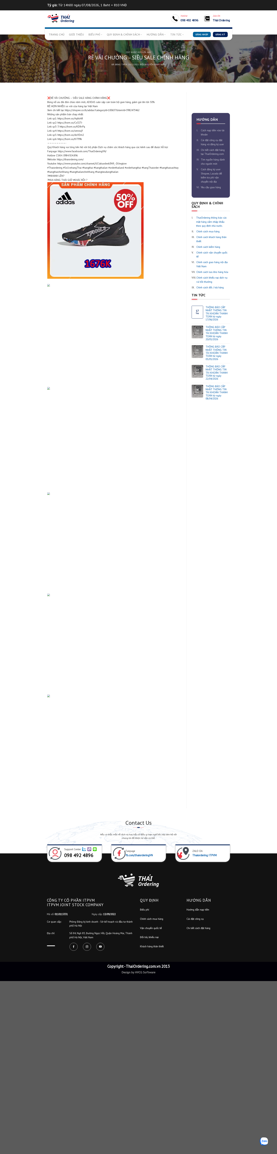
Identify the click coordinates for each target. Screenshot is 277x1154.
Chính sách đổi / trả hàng (210, 287)
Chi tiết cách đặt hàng (198, 928)
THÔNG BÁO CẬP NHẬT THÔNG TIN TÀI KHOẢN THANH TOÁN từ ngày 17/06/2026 (216, 313)
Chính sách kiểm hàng (208, 247)
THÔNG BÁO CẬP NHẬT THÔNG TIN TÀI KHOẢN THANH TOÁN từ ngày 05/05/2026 (216, 353)
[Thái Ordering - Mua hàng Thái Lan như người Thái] (60, 18)
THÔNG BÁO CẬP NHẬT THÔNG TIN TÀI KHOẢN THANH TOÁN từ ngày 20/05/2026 (216, 333)
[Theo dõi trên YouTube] (100, 947)
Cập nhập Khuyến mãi (138, 52)
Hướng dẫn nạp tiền (198, 909)
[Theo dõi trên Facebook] (74, 947)
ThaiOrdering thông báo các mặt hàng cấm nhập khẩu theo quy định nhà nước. (211, 222)
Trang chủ (56, 34)
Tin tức (176, 34)
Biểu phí (94, 34)
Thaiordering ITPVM (204, 855)
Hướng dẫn (155, 34)
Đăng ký (220, 34)
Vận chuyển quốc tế (151, 928)
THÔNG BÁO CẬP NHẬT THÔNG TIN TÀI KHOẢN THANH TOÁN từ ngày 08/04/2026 (216, 392)
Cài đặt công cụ (195, 919)
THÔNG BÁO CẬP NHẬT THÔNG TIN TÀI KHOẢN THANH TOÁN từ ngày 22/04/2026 (216, 372)
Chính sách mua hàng (208, 231)
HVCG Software (144, 972)
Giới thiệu (76, 34)
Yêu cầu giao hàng (211, 187)
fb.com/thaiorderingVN (139, 855)
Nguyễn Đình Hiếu (155, 64)
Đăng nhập (202, 34)
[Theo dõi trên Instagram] (87, 947)
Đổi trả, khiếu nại (149, 937)
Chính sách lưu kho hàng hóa (212, 272)
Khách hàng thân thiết (152, 946)
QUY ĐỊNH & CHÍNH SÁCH (123, 34)
